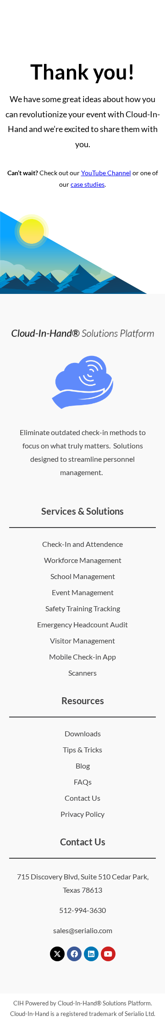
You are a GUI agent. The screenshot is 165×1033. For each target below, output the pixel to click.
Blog (83, 765)
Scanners (82, 672)
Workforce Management (82, 560)
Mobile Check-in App (82, 656)
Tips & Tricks (82, 749)
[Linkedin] (91, 954)
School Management (82, 576)
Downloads (83, 733)
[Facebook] (74, 954)
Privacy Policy (82, 813)
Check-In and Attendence (82, 543)
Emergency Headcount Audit (82, 624)
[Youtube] (108, 954)
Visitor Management (82, 640)
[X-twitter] (57, 954)
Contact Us (82, 797)
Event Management (83, 592)
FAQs (83, 781)
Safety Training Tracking (82, 608)
